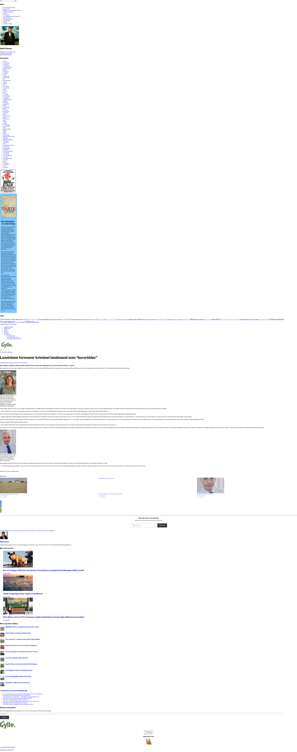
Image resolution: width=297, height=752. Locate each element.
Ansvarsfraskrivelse (9, 7)
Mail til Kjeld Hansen (6, 55)
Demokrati (6, 77)
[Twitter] (148, 504)
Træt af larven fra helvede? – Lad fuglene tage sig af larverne (21, 697)
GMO (4, 105)
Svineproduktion (8, 151)
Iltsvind (5, 110)
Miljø (4, 130)
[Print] (148, 509)
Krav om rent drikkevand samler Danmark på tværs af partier (21, 701)
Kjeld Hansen (7, 18)
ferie (4, 89)
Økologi (5, 138)
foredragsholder (11, 52)
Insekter (5, 113)
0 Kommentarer (23, 363)
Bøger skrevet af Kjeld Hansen (12, 10)
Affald (5, 61)
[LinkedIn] (148, 502)
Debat (5, 13)
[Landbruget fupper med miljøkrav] (245, 485)
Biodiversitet (7, 69)
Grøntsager (6, 107)
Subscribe (162, 525)
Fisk (4, 92)
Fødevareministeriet (83, 319)
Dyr (4, 79)
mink (210, 319)
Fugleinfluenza (7, 99)
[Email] (148, 507)
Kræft (5, 121)
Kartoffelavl (6, 116)
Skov (4, 144)
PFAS (229, 319)
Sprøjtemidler (253, 319)
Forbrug (5, 94)
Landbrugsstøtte (170, 319)
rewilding (6, 142)
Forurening (6, 97)
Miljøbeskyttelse (197, 319)
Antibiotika (6, 66)
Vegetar (5, 163)
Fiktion (5, 91)
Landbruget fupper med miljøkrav (205, 494)
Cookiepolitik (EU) (8, 12)
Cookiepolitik (11, 336)
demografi (6, 76)
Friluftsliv (6, 98)
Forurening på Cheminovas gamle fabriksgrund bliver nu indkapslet (23, 694)
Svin (268, 319)
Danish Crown (35, 319)
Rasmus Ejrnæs (233, 319)
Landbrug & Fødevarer (136, 319)
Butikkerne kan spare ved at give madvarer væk (17, 698)
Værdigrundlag (7, 23)
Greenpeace (101, 319)
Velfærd (29, 322)
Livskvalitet (6, 126)
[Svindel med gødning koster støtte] (48, 485)
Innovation (6, 111)
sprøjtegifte (243, 319)
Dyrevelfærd (7, 80)
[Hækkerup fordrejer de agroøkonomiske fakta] (147, 485)
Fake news (6, 88)
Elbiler (5, 82)
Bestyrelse (6, 9)
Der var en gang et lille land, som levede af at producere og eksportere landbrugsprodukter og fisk (43, 570)
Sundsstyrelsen (263, 319)
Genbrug (5, 102)
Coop (4, 74)
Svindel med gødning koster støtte (9, 494)
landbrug (124, 319)
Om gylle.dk (6, 21)
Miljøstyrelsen (206, 319)
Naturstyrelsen (224, 319)
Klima (4, 117)
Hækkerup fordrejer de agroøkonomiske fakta (110, 494)
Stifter (5, 22)
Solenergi (6, 146)
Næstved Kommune (9, 136)
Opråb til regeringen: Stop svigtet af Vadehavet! (23, 594)
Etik (4, 85)
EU (66, 319)
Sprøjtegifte (6, 148)
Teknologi (6, 152)
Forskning (6, 95)
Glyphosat (6, 104)
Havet (5, 108)
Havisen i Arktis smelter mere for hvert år (15, 700)
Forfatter (2, 53)
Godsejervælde (95, 319)
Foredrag (6, 15)
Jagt (4, 114)
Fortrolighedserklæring (14, 339)
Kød (4, 120)
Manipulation (7, 129)
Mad (4, 127)
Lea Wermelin (186, 319)
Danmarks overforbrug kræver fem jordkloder (16, 695)
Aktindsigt (6, 63)
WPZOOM (10, 750)
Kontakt (6, 333)
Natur (5, 133)
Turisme (5, 157)
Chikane (5, 73)
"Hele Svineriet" (5, 319)
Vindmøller (6, 164)
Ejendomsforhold (55, 319)
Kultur (5, 123)
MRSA (5, 132)
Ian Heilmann (112, 319)
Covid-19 (30, 319)
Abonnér (4, 717)
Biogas (5, 70)
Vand (4, 161)
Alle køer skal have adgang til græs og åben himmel (18, 704)
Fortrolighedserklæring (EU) (11, 16)
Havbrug (108, 319)
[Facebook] (148, 501)
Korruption (6, 119)
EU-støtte (6, 86)
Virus (4, 166)
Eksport (63, 319)
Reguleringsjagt (8, 139)
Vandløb (22, 322)
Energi (5, 83)
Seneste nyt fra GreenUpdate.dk (14, 691)
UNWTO (5, 160)
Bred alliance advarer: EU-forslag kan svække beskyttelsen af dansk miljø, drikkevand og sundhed (43, 617)
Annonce (6, 64)
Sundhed (5, 149)
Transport (6, 154)
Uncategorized (7, 158)
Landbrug (6, 124)
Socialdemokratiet (8, 145)
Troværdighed (7, 155)
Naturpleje (6, 135)
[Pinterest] (148, 505)
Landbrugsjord (162, 319)
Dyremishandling (44, 319)
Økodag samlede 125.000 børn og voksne (15, 702)
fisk (68, 319)
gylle (104, 319)
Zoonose (5, 167)
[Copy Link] (148, 512)
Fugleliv (5, 101)
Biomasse (6, 72)
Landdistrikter (179, 319)
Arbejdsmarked (7, 67)
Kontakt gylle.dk (8, 19)
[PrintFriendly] (148, 510)
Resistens (6, 141)
